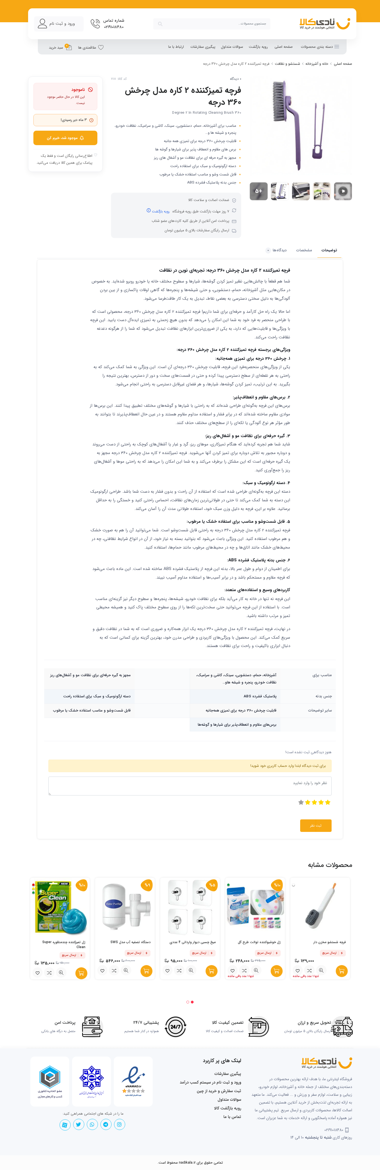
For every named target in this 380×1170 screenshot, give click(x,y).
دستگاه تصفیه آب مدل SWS (130, 942)
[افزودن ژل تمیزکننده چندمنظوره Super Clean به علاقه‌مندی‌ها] (38, 972)
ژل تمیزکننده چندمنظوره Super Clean (63, 945)
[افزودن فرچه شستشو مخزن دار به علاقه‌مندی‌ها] (298, 970)
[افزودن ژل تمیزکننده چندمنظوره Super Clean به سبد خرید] (81, 973)
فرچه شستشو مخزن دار (330, 942)
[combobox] (211, 23)
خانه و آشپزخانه (316, 64)
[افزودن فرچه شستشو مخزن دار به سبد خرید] (342, 971)
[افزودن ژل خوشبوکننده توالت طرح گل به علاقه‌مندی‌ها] (233, 970)
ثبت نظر (316, 825)
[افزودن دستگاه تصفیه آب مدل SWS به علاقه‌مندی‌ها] (102, 970)
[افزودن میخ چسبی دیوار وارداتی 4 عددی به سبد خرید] (212, 971)
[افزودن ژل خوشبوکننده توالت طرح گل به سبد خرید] (277, 971)
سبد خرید (58, 47)
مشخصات (304, 250)
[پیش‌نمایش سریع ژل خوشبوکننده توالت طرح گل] (256, 970)
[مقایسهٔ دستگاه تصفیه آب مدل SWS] (114, 970)
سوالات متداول (232, 47)
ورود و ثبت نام (62, 23)
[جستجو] (160, 24)
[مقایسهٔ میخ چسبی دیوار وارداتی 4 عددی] (179, 970)
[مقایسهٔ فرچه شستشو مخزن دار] (309, 970)
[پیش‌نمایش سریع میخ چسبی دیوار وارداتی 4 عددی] (191, 970)
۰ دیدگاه (235, 79)
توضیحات (329, 250)
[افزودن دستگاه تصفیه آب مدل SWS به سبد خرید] (146, 971)
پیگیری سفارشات (203, 47)
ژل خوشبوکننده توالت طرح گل (259, 942)
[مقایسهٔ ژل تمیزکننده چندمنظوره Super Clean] (49, 972)
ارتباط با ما (176, 47)
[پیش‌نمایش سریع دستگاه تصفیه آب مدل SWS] (126, 970)
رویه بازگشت (258, 47)
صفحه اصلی (284, 47)
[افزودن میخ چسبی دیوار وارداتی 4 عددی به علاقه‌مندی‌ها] (167, 970)
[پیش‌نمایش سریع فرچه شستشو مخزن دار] (321, 970)
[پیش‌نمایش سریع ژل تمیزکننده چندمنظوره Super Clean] (61, 972)
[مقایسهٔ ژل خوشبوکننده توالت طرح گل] (244, 970)
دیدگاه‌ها (277, 250)
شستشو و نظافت (287, 64)
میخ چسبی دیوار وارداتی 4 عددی (192, 942)
